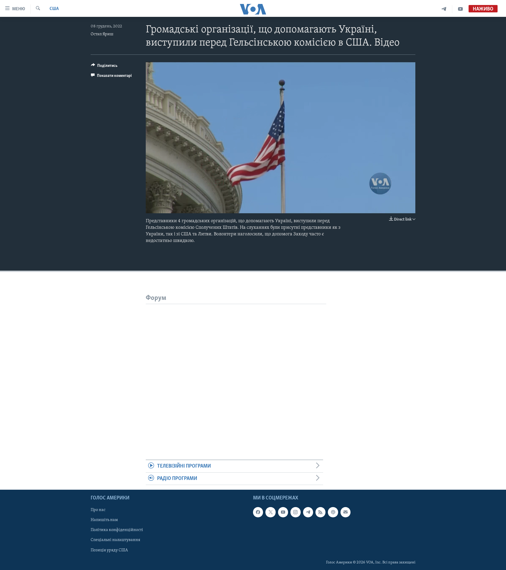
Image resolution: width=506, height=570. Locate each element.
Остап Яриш (102, 34)
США (54, 9)
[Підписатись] (345, 512)
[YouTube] (460, 9)
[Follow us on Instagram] (295, 512)
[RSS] (320, 512)
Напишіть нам (104, 520)
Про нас (98, 510)
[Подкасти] (333, 512)
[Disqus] (236, 370)
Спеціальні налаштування (115, 540)
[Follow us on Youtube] (283, 512)
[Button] (104, 67)
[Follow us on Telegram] (308, 512)
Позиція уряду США (109, 550)
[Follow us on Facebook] (258, 512)
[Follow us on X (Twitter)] (270, 512)
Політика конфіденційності (117, 530)
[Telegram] (444, 9)
